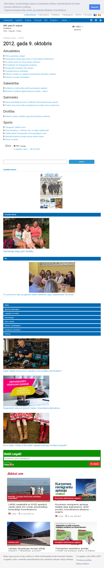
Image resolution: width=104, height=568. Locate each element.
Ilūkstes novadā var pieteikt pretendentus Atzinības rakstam (30, 74)
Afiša (7, 305)
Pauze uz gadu (11, 139)
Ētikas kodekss (82, 564)
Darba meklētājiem (13, 326)
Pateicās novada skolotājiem (17, 77)
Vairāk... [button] (65, 20)
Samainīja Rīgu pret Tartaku (18, 251)
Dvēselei (38, 20)
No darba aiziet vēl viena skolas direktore (22, 62)
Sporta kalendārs (12, 309)
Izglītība (18, 20)
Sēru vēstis (9, 321)
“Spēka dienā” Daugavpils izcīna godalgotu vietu (25, 133)
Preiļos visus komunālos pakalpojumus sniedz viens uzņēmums (32, 105)
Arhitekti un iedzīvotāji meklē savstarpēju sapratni (26, 88)
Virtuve (8, 334)
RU (45, 20)
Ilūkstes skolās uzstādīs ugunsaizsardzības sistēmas (27, 116)
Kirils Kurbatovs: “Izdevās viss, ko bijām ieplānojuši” (27, 130)
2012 (21, 38)
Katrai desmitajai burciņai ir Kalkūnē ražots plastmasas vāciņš (31, 102)
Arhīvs (79, 15)
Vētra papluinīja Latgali (15, 56)
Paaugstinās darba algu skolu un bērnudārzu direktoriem (29, 59)
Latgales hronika (12, 313)
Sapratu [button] (94, 7)
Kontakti (88, 15)
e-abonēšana (30, 15)
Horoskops (9, 317)
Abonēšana (44, 15)
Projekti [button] (53, 20)
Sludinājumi (68, 15)
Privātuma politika (83, 560)
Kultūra (28, 20)
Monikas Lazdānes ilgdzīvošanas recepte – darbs (26, 91)
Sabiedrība (8, 20)
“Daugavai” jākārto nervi (15, 127)
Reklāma (56, 15)
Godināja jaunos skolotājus (16, 71)
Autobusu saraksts (12, 330)
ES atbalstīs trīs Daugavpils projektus (21, 65)
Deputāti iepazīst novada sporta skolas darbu (24, 136)
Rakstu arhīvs (10, 38)
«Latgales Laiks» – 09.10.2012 (27, 149)
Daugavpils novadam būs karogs (19, 68)
